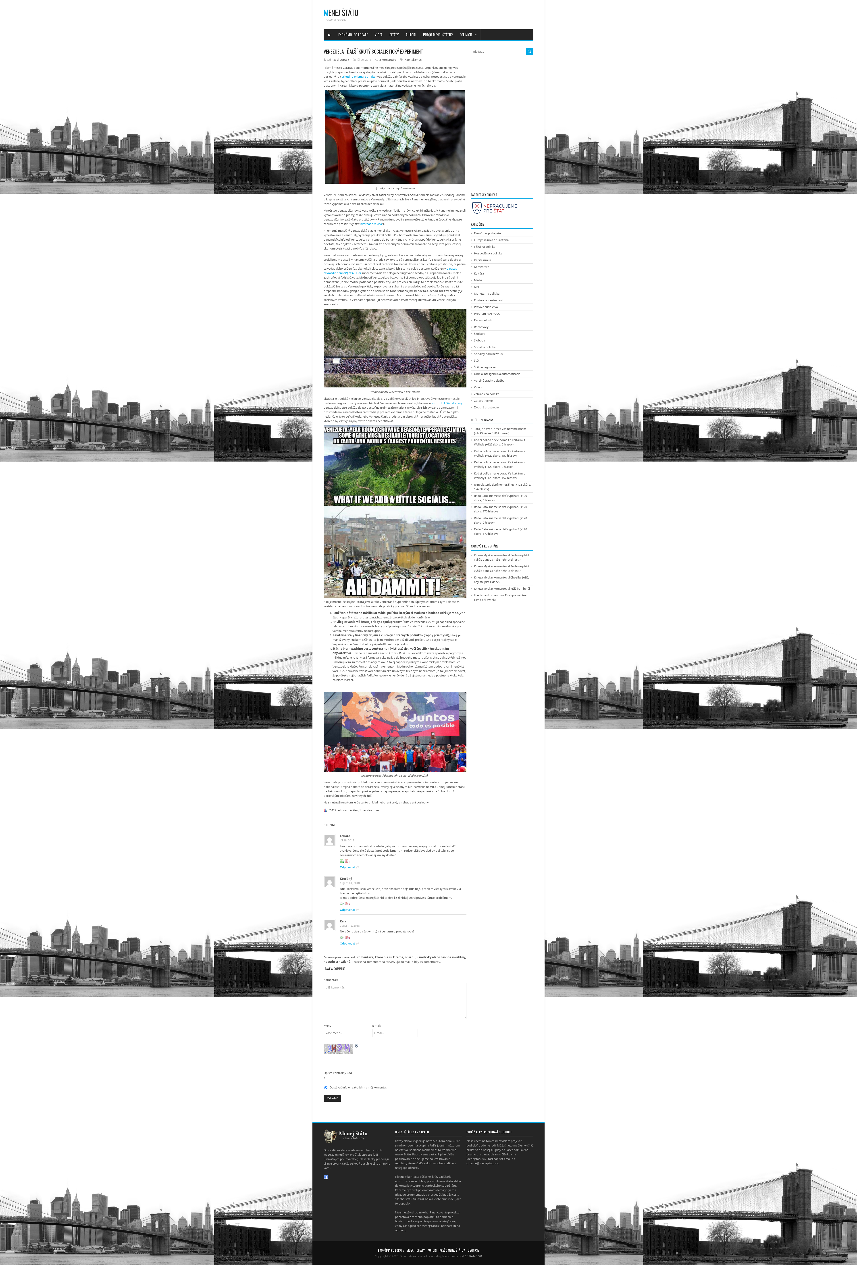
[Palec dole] (346, 861)
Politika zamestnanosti (489, 300)
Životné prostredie (486, 407)
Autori (411, 34)
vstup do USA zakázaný (447, 403)
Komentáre (481, 267)
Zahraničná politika (486, 394)
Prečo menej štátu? (438, 34)
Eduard (345, 836)
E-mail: (376, 1026)
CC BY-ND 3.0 (473, 1256)
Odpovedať (347, 867)
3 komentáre (387, 60)
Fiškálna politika (484, 247)
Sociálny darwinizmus (488, 354)
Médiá (478, 280)
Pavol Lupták (340, 60)
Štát (476, 360)
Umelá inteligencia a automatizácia (497, 374)
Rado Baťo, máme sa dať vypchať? (496, 496)
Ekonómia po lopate (353, 34)
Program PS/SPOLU (487, 314)
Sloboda (479, 340)
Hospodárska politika (488, 253)
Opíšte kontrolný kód (338, 1073)
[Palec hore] (341, 861)
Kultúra (479, 273)
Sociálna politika (484, 347)
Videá (379, 34)
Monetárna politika (486, 293)
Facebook (326, 1177)
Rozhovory (481, 327)
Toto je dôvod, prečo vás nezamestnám (500, 429)
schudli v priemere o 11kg (359, 77)
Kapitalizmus (413, 60)
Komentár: (331, 980)
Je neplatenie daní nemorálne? (494, 485)
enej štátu (341, 12)
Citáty (394, 34)
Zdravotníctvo (483, 401)
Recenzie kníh (483, 320)
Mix (476, 287)
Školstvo (479, 334)
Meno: (328, 1026)
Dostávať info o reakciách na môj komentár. (358, 1087)
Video (478, 387)
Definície (466, 34)
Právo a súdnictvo (486, 307)
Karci (343, 921)
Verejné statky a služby (489, 381)
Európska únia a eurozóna (491, 240)
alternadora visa (371, 224)
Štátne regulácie (484, 367)
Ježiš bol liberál (520, 589)
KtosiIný (346, 879)
